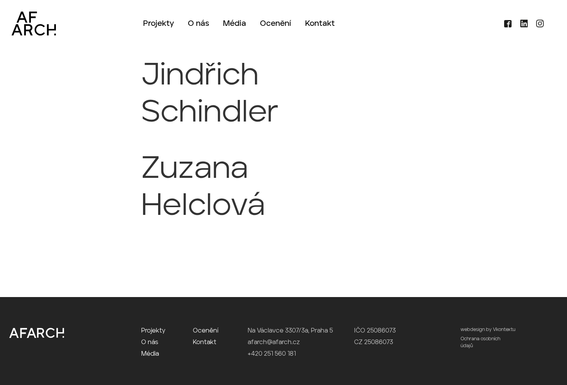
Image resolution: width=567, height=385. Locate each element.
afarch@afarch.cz (274, 342)
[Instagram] (536, 26)
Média (234, 24)
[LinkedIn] (521, 26)
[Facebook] (505, 26)
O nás (198, 24)
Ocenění (275, 24)
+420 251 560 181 (272, 354)
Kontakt (320, 24)
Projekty (158, 24)
